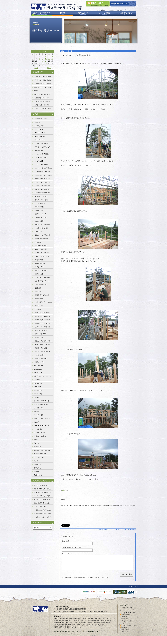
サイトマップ (125, 630)
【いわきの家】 (39, 150)
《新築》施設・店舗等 (41, 119)
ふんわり (36, 422)
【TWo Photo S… (39, 140)
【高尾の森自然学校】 (41, 358)
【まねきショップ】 (40, 203)
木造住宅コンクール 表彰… (43, 87)
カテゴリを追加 (39, 415)
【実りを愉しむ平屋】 (41, 246)
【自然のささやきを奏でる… (43, 316)
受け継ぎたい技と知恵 (128, 612)
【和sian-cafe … (39, 231)
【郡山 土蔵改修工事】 (41, 334)
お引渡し (36, 411)
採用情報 (119, 10)
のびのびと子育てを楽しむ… (43, 418)
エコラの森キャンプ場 (41, 404)
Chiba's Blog (38, 369)
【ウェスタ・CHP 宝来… (42, 154)
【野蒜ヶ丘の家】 (39, 337)
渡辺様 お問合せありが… (42, 485)
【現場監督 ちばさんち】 (41, 295)
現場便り (36, 471)
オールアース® (38, 408)
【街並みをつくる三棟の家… (43, 323)
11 (46, 59)
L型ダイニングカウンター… (42, 376)
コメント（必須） (67, 554)
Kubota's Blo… (38, 372)
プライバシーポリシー (130, 10)
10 (42, 59)
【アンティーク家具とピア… (43, 147)
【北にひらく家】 (39, 221)
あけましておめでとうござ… (43, 94)
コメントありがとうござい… (43, 496)
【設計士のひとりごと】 (41, 330)
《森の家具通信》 (39, 126)
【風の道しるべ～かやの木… (43, 351)
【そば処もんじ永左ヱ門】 (42, 186)
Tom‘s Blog (38, 394)
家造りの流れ (125, 619)
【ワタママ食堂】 (39, 207)
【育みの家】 (38, 309)
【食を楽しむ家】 (39, 355)
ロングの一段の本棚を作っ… (43, 492)
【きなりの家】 (39, 161)
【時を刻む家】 (39, 260)
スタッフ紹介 (111, 10)
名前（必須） (66, 541)
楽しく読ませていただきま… (43, 503)
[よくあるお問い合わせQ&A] (125, 13)
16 (39, 61)
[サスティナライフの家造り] (41, 13)
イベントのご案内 (126, 621)
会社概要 (103, 10)
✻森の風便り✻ (38, 365)
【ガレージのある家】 (41, 157)
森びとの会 (37, 468)
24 (42, 63)
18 (46, 61)
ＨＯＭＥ (95, 10)
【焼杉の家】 (38, 291)
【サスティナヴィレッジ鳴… (43, 179)
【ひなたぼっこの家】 (41, 196)
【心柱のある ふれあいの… (42, 253)
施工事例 (124, 616)
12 (49, 59)
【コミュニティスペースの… (43, 175)
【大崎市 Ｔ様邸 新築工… (42, 238)
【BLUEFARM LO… (40, 133)
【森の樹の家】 (39, 274)
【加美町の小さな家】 (41, 217)
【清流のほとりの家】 (41, 284)
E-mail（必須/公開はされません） (72, 547)
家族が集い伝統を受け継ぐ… (43, 450)
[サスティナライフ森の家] (56, 8)
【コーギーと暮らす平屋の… (43, 168)
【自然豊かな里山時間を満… (43, 80)
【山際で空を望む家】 (41, 249)
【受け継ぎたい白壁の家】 (42, 224)
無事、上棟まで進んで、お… (43, 506)
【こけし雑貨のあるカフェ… (43, 171)
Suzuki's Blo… (38, 387)
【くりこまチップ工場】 (41, 164)
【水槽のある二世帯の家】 (42, 277)
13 (52, 59)
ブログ (123, 623)
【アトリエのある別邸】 (41, 143)
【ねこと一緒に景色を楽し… (43, 189)
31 (42, 65)
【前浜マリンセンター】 (41, 214)
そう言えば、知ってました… (43, 510)
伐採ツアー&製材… (40, 436)
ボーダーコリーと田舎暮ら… (43, 425)
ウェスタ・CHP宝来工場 (41, 401)
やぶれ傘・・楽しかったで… (43, 517)
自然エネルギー (39, 475)
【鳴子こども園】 (39, 362)
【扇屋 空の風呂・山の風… (42, 256)
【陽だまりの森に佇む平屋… (43, 108)
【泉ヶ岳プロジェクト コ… (42, 281)
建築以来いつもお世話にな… (43, 499)
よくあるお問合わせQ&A (129, 625)
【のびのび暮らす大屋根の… (43, 105)
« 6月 (36, 68)
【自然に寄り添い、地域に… (43, 313)
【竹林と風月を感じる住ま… (43, 302)
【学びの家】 (38, 242)
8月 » (49, 68)
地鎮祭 (36, 439)
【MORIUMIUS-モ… (40, 136)
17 (42, 61)
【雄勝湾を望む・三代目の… (43, 84)
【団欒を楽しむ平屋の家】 (42, 235)
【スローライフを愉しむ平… (43, 182)
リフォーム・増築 (39, 432)
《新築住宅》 (38, 122)
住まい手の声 (125, 614)
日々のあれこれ (39, 457)
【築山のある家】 (39, 305)
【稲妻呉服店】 (39, 298)
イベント (36, 397)
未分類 (36, 461)
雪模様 (36, 91)
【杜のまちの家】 (39, 267)
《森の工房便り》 (39, 129)
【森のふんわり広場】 (41, 270)
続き (64, 490)
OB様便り (37, 380)
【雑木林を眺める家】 (41, 348)
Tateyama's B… (39, 390)
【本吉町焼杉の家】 (40, 263)
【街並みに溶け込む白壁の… (43, 76)
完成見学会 (37, 447)
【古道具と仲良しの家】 (41, 228)
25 (46, 63)
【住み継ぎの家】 (39, 210)
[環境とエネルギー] (83, 13)
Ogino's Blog (38, 383)
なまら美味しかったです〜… (43, 513)
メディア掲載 (38, 429)
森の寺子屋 (37, 464)
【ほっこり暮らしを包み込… (43, 200)
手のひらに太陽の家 (40, 454)
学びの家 (36, 443)
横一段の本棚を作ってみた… (43, 489)
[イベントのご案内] (104, 13)
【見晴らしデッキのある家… (43, 327)
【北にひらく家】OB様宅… (42, 101)
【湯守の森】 (38, 288)
